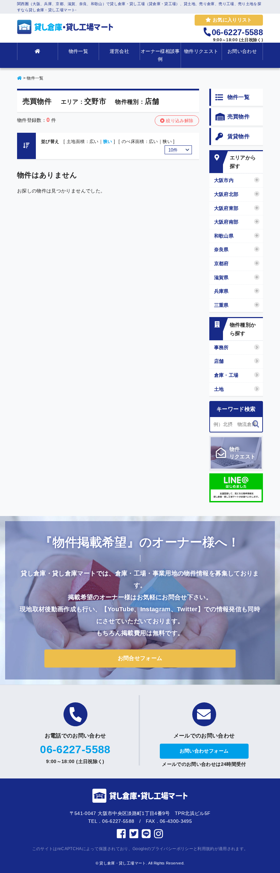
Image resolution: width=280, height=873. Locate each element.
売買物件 (238, 116)
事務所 (221, 347)
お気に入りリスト (231, 20)
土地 (219, 389)
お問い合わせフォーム (204, 751)
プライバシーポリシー (172, 848)
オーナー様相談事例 (160, 55)
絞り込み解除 (179, 120)
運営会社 (119, 51)
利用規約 (205, 848)
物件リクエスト (201, 51)
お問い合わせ (242, 51)
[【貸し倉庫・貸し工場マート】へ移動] (19, 78)
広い (94, 141)
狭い (107, 141)
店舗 (219, 361)
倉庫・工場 (226, 375)
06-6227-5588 (75, 749)
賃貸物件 (238, 136)
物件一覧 (78, 51)
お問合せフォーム (140, 658)
